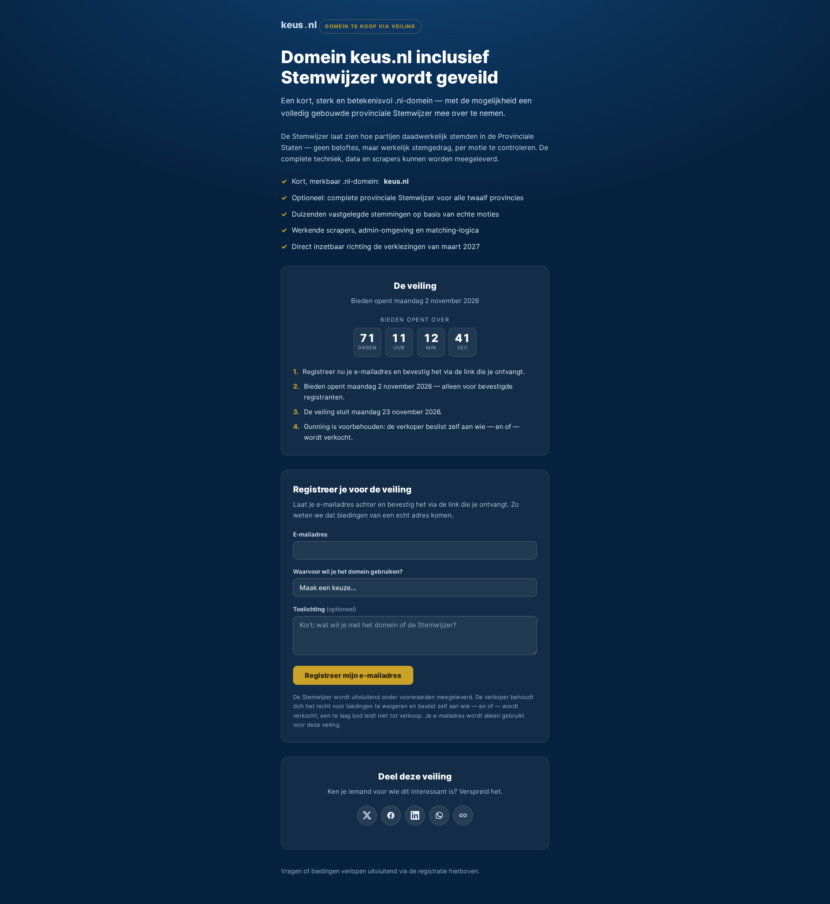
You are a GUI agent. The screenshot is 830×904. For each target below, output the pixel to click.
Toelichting (324, 609)
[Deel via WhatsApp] (439, 815)
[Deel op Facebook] (391, 815)
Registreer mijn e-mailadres (353, 675)
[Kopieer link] (463, 815)
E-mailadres (310, 534)
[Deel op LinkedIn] (415, 815)
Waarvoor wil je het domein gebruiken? (347, 571)
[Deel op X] (367, 815)
